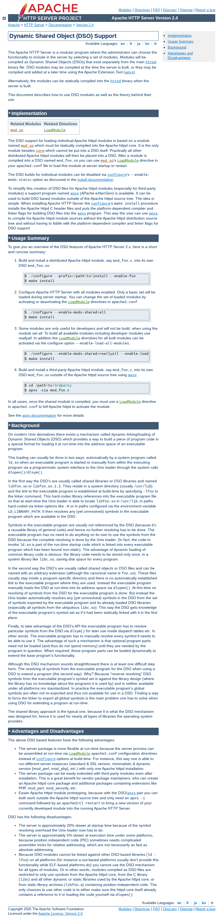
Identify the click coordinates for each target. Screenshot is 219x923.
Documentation (60, 25)
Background (177, 47)
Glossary (170, 10)
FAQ (156, 10)
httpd (151, 62)
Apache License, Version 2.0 (60, 914)
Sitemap (186, 10)
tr (155, 44)
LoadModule (54, 130)
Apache (14, 25)
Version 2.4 (84, 25)
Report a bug (205, 10)
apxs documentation (39, 415)
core (40, 151)
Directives (142, 10)
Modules (125, 10)
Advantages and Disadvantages (180, 55)
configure (117, 175)
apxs (129, 72)
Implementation (179, 36)
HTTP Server (34, 25)
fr (131, 44)
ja (138, 44)
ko (147, 44)
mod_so (16, 130)
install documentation (95, 179)
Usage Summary (181, 41)
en (123, 44)
